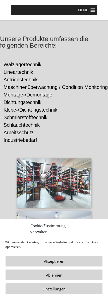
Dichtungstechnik (22, 102)
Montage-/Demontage (28, 94)
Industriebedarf (20, 140)
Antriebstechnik (21, 79)
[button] (83, 10)
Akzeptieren (54, 261)
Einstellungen (54, 288)
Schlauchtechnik (22, 125)
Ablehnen (54, 275)
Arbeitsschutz (19, 132)
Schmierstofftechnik (25, 117)
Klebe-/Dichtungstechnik (30, 110)
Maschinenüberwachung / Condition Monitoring (56, 87)
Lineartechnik (18, 72)
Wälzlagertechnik (22, 64)
